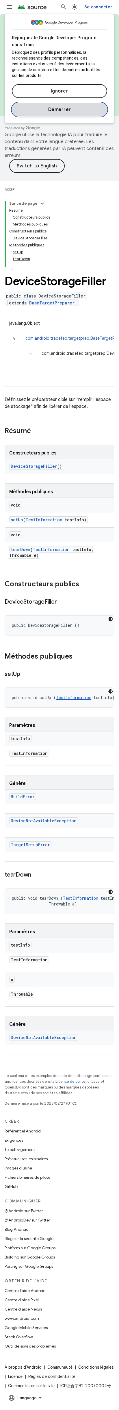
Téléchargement (20, 1149)
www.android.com (22, 1318)
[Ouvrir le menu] (9, 7)
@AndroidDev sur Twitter (27, 1220)
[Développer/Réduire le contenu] (42, 203)
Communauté (59, 1367)
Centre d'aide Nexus (23, 1309)
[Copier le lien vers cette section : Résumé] (36, 431)
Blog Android (17, 1229)
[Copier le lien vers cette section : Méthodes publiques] (78, 656)
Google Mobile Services (26, 1327)
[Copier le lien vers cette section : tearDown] (37, 875)
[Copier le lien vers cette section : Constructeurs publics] (85, 584)
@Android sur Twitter (24, 1210)
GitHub (11, 1186)
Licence (15, 1376)
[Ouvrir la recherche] (63, 6)
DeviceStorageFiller (34, 466)
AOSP (9, 189)
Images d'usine (18, 1168)
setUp (17, 519)
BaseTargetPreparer (52, 303)
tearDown (20, 549)
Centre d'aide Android (25, 1290)
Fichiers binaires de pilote (27, 1177)
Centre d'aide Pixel (22, 1299)
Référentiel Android (23, 1131)
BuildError (23, 796)
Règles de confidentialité (51, 1376)
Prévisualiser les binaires (26, 1158)
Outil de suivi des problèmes (30, 1346)
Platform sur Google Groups (30, 1247)
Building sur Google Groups (30, 1257)
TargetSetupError (30, 844)
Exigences (14, 1140)
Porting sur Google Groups (29, 1266)
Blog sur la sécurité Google (29, 1238)
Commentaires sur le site (31, 1385)
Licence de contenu (72, 1081)
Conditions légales (96, 1367)
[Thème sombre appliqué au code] (110, 619)
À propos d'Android (23, 1367)
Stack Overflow (19, 1336)
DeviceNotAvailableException (44, 820)
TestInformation (43, 519)
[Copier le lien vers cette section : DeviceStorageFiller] (62, 602)
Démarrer (59, 109)
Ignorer (59, 91)
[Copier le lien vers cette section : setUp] (26, 674)
